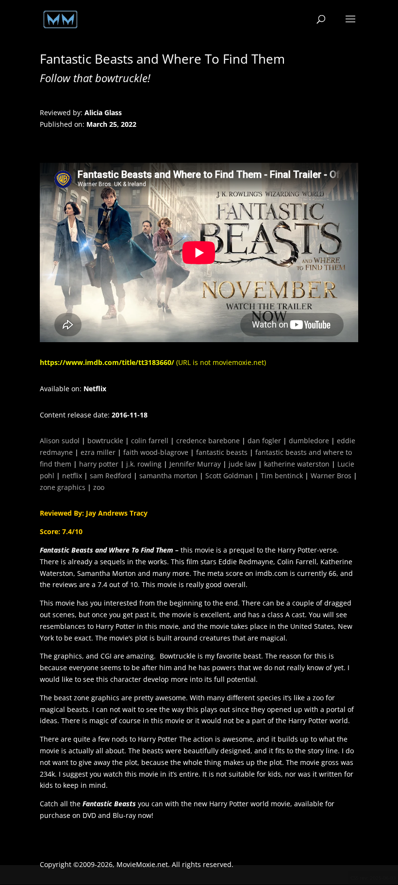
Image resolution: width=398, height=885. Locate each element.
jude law (242, 464)
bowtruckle (105, 440)
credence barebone (208, 440)
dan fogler (264, 440)
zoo (98, 487)
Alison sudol (60, 440)
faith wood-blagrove (155, 452)
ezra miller (98, 452)
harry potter (98, 464)
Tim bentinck (282, 475)
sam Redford (111, 475)
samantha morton (168, 475)
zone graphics (62, 487)
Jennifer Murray (195, 464)
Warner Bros (331, 475)
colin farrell (149, 440)
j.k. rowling (144, 464)
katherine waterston (297, 464)
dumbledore (309, 440)
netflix (72, 475)
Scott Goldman (229, 475)
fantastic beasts (222, 452)
